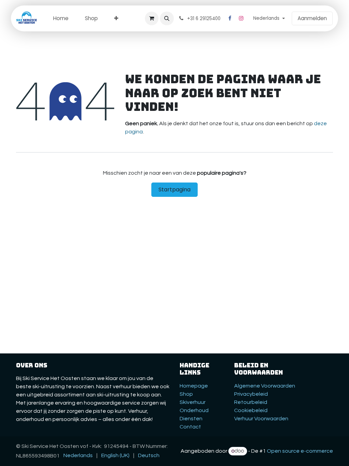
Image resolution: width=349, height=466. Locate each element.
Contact (190, 426)
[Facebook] (230, 18)
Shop (186, 394)
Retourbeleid (250, 402)
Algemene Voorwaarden (264, 386)
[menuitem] (61, 18)
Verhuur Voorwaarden (261, 418)
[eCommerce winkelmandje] (151, 18)
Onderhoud (194, 410)
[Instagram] (241, 18)
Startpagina (174, 189)
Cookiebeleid (251, 410)
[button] (166, 18)
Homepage (194, 386)
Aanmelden (312, 18)
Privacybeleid (251, 394)
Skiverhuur (193, 402)
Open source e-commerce (300, 451)
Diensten (191, 418)
